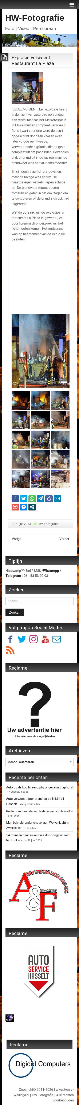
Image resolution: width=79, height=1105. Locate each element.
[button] (15, 351)
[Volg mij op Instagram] (33, 640)
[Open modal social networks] (32, 507)
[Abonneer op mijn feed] (10, 651)
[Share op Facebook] (15, 498)
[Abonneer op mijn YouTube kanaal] (45, 640)
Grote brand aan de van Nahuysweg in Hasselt (38, 811)
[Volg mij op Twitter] (22, 640)
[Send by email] (57, 498)
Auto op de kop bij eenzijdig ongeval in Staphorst (39, 787)
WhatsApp (51, 571)
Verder (64, 539)
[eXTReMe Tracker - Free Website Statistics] (9, 1017)
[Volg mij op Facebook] (10, 640)
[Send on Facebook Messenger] (23, 507)
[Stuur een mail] (56, 640)
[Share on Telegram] (40, 498)
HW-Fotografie (34, 17)
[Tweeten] (23, 498)
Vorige (16, 539)
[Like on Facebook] (49, 498)
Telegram (13, 576)
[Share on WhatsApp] (32, 498)
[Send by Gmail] (15, 507)
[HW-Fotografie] (39, 40)
